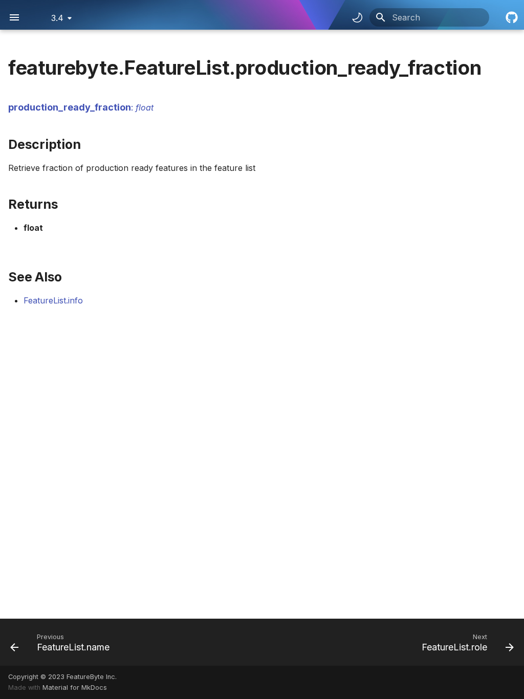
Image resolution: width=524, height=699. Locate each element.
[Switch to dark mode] (357, 17)
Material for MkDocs (74, 687)
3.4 (57, 18)
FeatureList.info (53, 300)
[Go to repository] (510, 17)
